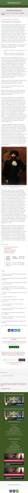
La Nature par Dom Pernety (10, 251)
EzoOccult (14, 2)
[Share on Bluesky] (9, 330)
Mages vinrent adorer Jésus (9, 124)
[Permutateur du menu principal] (14, 6)
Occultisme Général (15, 13)
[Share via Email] (19, 330)
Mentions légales (14, 427)
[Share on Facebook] (12, 330)
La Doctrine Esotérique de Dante (11, 247)
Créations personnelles (14, 430)
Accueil (2, 13)
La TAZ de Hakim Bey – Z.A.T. (14, 433)
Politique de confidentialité (14, 429)
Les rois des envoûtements (9, 249)
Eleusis (24, 138)
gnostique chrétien (12, 44)
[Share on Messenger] (15, 330)
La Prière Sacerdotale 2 (9, 252)
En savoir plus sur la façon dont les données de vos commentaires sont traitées (13, 384)
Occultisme (7, 13)
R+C (4, 195)
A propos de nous (14, 424)
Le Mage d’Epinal (7, 248)
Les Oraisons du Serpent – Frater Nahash (14, 434)
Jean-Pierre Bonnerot (5, 19)
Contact (14, 426)
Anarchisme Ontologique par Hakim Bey (14, 431)
